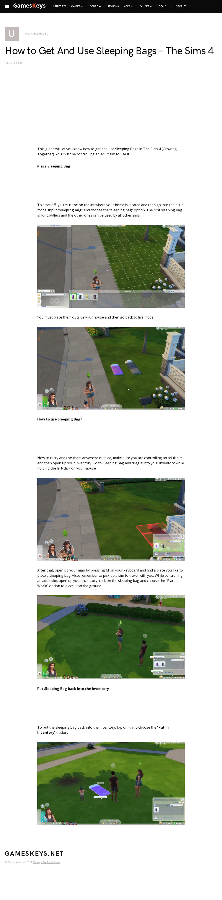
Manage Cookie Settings (46, 862)
